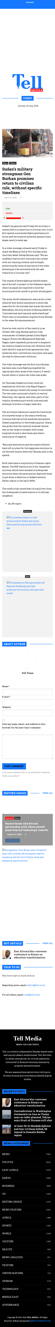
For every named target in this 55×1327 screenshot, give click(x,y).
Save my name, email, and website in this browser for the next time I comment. (23, 726)
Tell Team (27, 673)
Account (30, 2)
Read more (12, 840)
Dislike (9, 213)
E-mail (6, 696)
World (6, 1233)
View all (47, 793)
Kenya (6, 1177)
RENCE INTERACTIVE (40, 1321)
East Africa (10, 1169)
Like (8, 208)
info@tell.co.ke (32, 994)
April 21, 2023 (10, 197)
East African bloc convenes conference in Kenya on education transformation (30, 954)
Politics (13, 163)
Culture (7, 1241)
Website (6, 707)
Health (7, 1249)
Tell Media (27, 1038)
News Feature (11, 1209)
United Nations (12, 1273)
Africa (6, 1217)
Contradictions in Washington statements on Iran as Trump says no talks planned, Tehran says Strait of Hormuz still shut (33, 1116)
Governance (10, 1304)
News (5, 163)
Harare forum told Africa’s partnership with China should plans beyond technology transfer (26, 827)
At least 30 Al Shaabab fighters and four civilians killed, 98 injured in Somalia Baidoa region (32, 1130)
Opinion (7, 1281)
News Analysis (12, 1257)
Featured (9, 818)
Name (6, 686)
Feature (7, 1265)
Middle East (10, 1296)
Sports (6, 1225)
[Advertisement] (27, 40)
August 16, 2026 (14, 834)
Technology (10, 1288)
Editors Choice (12, 1201)
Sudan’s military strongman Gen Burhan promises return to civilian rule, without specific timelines (22, 181)
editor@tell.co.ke (36, 985)
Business (8, 1185)
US (4, 1193)
